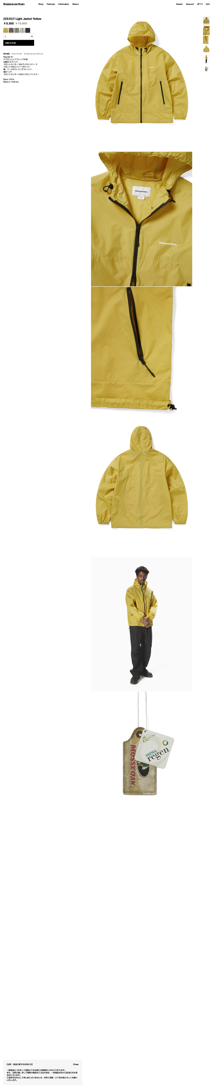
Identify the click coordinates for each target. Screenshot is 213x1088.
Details (6, 53)
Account (190, 4)
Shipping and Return (33, 53)
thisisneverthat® (14, 4)
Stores (75, 4)
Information (63, 4)
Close (76, 1064)
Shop (40, 4)
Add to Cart (10, 43)
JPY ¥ (200, 4)
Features (51, 4)
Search (179, 4)
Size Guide (17, 53)
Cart (208, 4)
